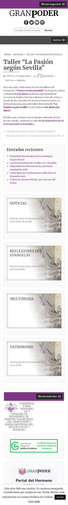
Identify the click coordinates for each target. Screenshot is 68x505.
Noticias (18, 54)
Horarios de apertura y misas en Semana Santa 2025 (33, 135)
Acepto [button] (60, 497)
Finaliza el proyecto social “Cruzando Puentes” (31, 131)
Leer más (34, 501)
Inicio (7, 54)
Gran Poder (47, 76)
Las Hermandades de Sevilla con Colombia (33, 162)
